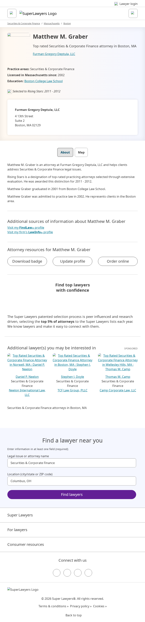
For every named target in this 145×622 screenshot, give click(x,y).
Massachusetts (52, 23)
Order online (118, 261)
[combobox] (71, 462)
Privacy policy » (81, 606)
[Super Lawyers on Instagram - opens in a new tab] (67, 573)
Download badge (27, 261)
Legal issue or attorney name (28, 456)
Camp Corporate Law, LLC (118, 390)
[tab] (65, 152)
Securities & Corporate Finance (23, 23)
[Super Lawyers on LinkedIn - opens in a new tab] (88, 573)
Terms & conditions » (54, 606)
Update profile (72, 261)
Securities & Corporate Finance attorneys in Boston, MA (47, 408)
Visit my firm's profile (30, 232)
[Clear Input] (131, 463)
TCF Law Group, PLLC (72, 390)
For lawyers (17, 529)
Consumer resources (25, 544)
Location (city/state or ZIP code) (29, 474)
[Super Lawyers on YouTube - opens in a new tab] (78, 573)
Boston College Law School (43, 81)
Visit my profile (25, 227)
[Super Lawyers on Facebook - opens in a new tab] (56, 573)
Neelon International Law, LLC (27, 392)
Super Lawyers (20, 515)
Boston (67, 23)
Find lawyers (72, 494)
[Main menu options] (11, 13)
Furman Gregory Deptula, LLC (54, 54)
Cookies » (100, 606)
